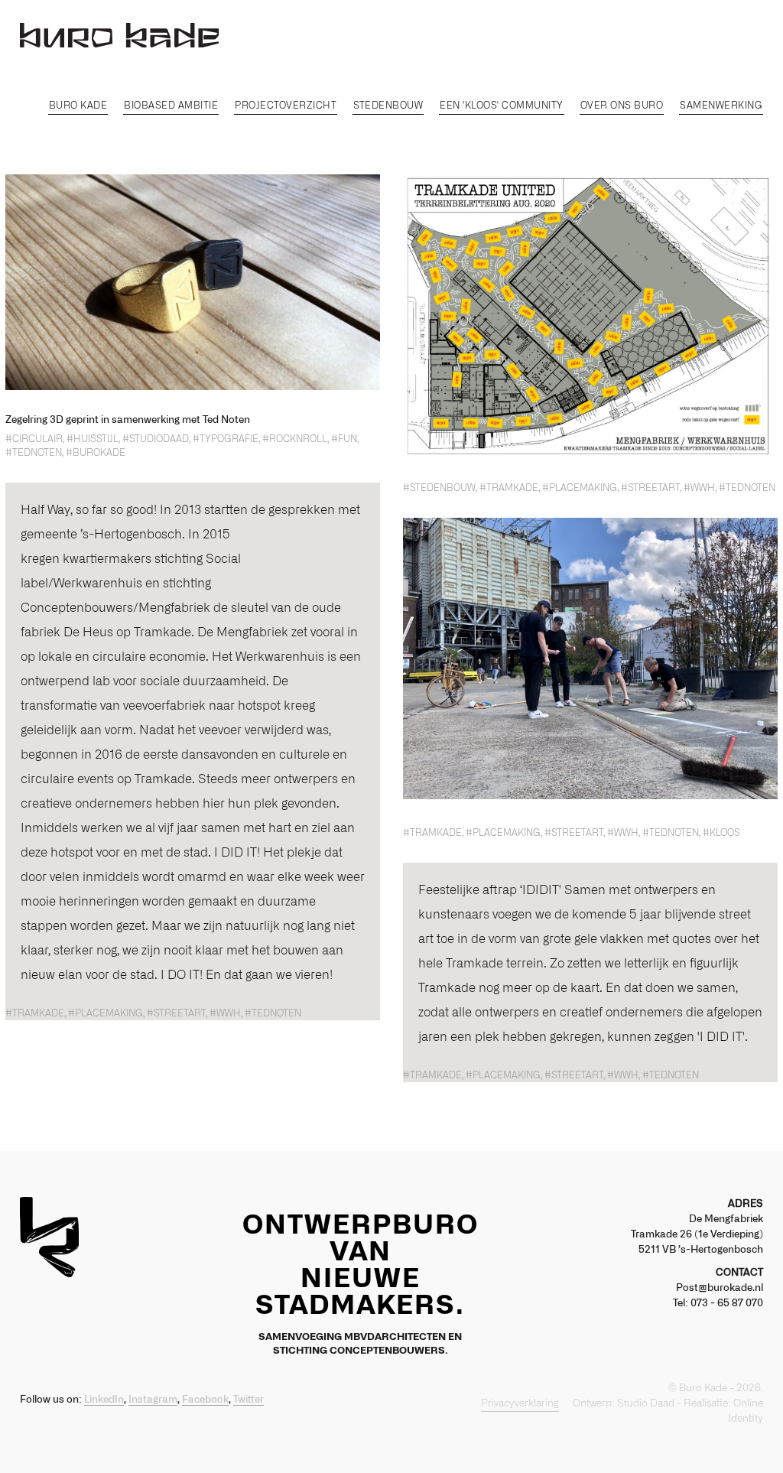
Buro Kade (78, 105)
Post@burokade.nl (719, 1288)
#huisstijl (93, 439)
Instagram (152, 1400)
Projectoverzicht (285, 105)
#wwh (699, 488)
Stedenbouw (388, 105)
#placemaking (579, 488)
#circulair (34, 439)
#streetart (650, 488)
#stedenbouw (439, 488)
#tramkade (508, 488)
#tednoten (33, 452)
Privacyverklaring (520, 1404)
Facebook (205, 1400)
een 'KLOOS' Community (502, 105)
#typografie (225, 439)
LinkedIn (104, 1400)
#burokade (95, 452)
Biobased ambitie (171, 105)
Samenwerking (721, 105)
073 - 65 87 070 (726, 1304)
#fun (344, 439)
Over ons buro (622, 105)
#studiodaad (155, 439)
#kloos (721, 832)
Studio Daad (645, 1404)
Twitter (248, 1400)
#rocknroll (294, 439)
